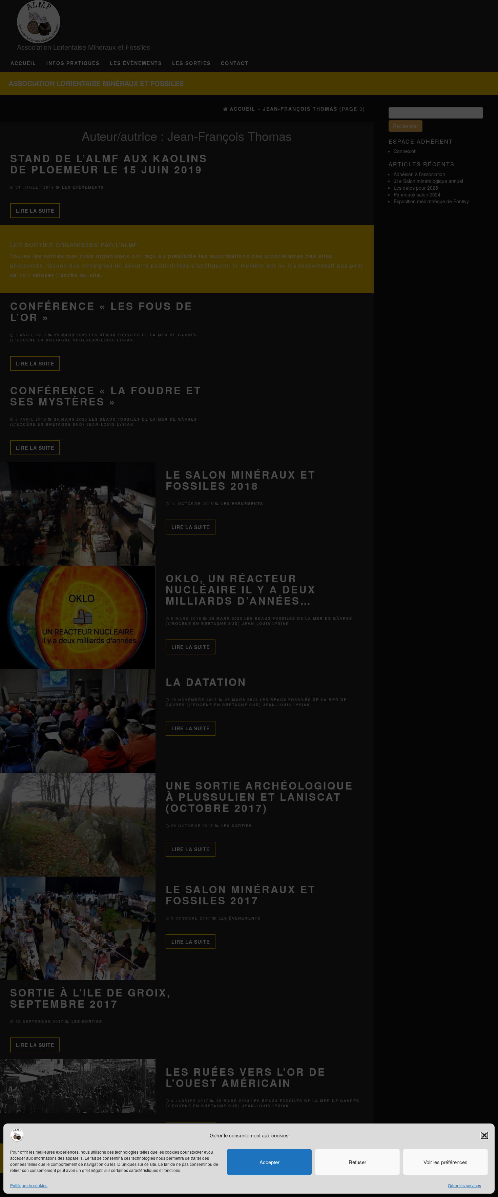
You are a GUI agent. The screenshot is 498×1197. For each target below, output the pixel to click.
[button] (484, 1135)
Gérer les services (464, 1185)
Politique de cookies (28, 1185)
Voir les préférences (445, 1162)
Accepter (269, 1162)
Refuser (357, 1162)
